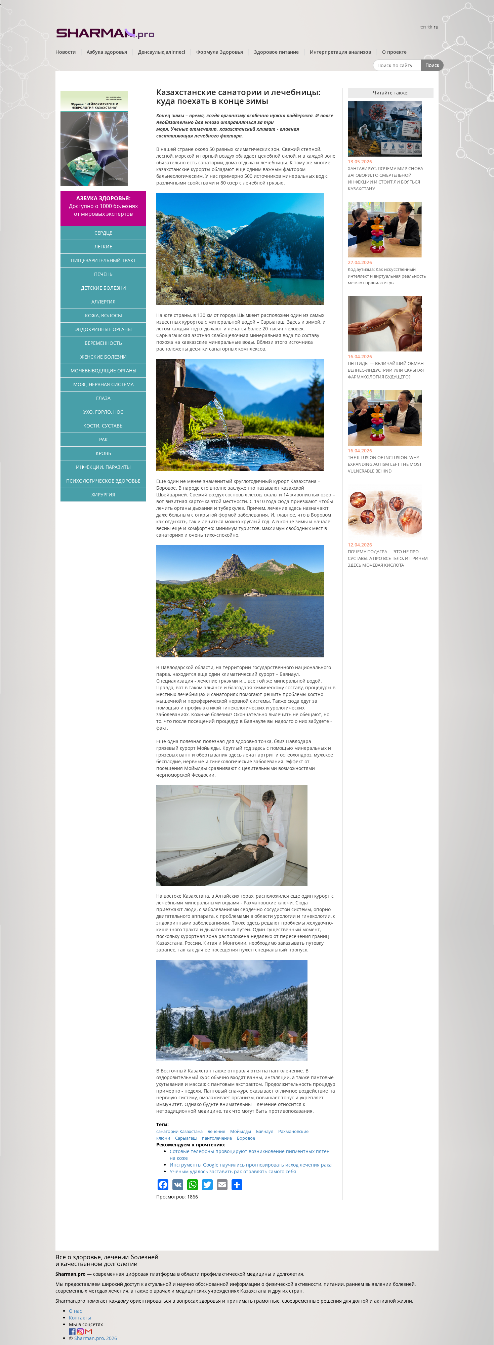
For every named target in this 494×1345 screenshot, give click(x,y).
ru (436, 27)
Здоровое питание (276, 52)
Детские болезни (103, 288)
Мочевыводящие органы (103, 370)
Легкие (103, 246)
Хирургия (103, 494)
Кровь (103, 453)
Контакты (80, 1317)
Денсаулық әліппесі (161, 52)
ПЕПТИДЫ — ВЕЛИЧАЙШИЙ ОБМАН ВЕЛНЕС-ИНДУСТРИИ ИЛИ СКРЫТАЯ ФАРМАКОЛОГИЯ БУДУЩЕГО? (386, 370)
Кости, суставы (103, 425)
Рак (103, 439)
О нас (75, 1311)
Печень (103, 274)
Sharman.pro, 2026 (95, 1338)
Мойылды (240, 1131)
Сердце (103, 233)
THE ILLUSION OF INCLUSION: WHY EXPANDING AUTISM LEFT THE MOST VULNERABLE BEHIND (385, 464)
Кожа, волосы (103, 315)
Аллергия (103, 301)
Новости (65, 52)
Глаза (103, 398)
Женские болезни (103, 357)
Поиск (432, 65)
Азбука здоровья (107, 52)
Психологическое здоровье (103, 481)
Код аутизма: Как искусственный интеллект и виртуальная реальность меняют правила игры (387, 276)
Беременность (103, 343)
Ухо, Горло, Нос (103, 412)
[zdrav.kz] (105, 32)
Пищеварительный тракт (103, 260)
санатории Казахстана (179, 1131)
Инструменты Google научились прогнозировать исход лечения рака (251, 1164)
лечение (216, 1131)
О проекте (394, 52)
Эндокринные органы (103, 329)
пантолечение (217, 1138)
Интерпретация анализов (340, 52)
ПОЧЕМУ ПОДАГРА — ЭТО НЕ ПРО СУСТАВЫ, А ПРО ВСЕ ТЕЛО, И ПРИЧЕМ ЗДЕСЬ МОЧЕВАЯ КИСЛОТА (388, 558)
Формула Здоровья (219, 52)
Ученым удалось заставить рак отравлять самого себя (233, 1171)
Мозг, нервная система (103, 384)
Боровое (246, 1138)
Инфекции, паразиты (103, 467)
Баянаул (264, 1131)
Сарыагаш (186, 1138)
